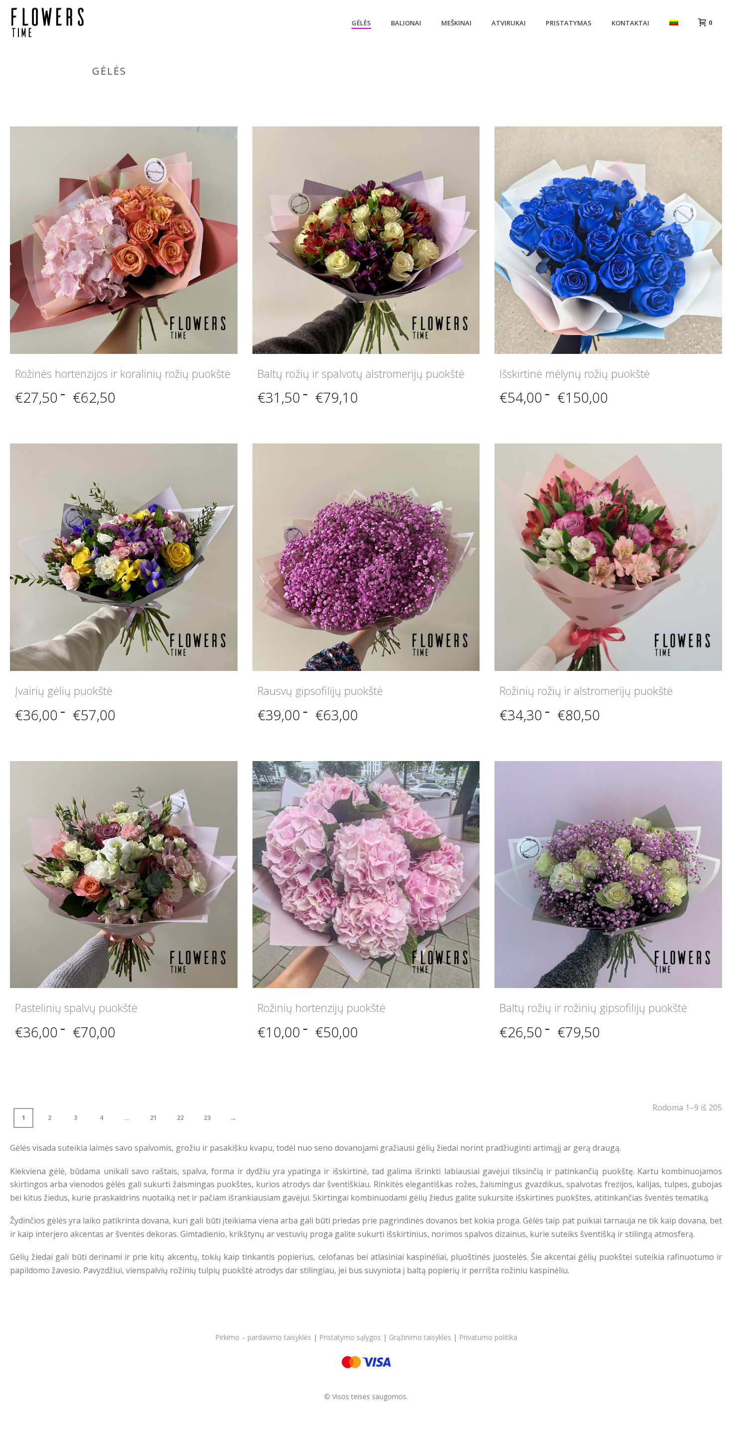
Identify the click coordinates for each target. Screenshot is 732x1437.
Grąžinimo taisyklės (420, 1337)
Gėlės (361, 22)
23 (207, 1117)
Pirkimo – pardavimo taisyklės (263, 1337)
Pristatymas (569, 22)
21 (153, 1117)
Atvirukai (508, 22)
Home (599, 92)
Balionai (406, 22)
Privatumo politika (488, 1337)
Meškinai (456, 22)
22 (180, 1117)
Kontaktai (630, 22)
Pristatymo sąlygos (350, 1337)
